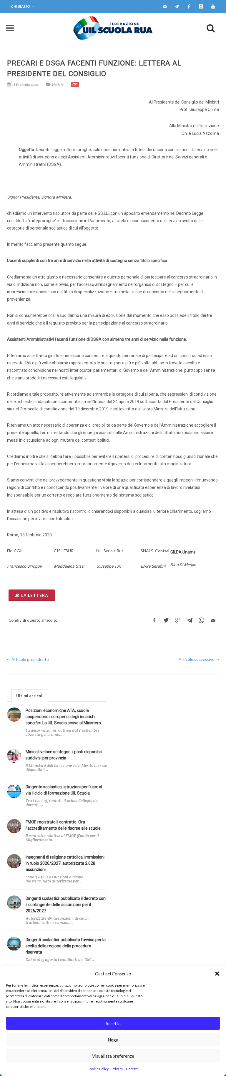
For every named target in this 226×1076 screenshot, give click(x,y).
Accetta (113, 1023)
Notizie (58, 84)
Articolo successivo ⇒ (199, 659)
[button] (217, 974)
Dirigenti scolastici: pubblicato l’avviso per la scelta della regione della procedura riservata (66, 945)
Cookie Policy (98, 1069)
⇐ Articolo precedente (28, 659)
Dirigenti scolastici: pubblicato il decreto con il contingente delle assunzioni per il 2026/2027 (66, 904)
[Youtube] (213, 6)
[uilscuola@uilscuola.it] (165, 6)
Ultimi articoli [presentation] (30, 695)
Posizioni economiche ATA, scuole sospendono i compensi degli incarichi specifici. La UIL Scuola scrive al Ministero (63, 716)
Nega (113, 1039)
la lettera (34, 595)
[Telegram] (177, 6)
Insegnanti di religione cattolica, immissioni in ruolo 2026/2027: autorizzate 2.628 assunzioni (65, 863)
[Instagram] (201, 6)
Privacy (117, 1069)
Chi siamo (20, 6)
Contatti (132, 1069)
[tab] (29, 695)
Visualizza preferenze (113, 1056)
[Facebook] (189, 6)
